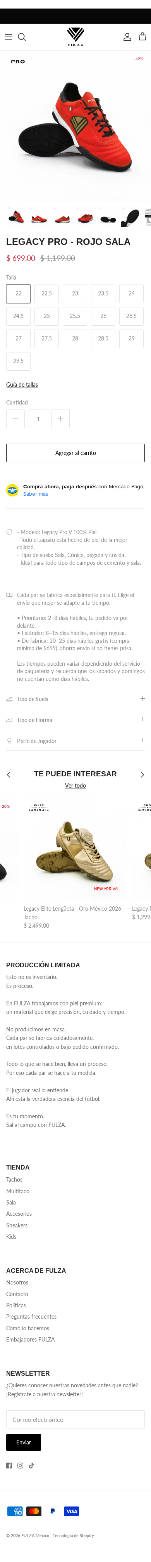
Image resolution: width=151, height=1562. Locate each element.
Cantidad (17, 402)
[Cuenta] (125, 36)
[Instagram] (20, 1465)
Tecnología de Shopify (73, 1535)
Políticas (16, 1305)
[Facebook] (9, 1465)
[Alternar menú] (8, 36)
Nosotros (17, 1282)
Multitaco (17, 1191)
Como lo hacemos (27, 1328)
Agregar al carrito (75, 453)
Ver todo (75, 785)
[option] (75, 126)
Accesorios (19, 1213)
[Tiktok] (31, 1465)
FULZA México (35, 1535)
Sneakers (16, 1225)
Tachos (14, 1179)
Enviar (23, 1442)
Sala (11, 1202)
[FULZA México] (75, 37)
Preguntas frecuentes (31, 1316)
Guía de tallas (22, 384)
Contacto (17, 1294)
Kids (11, 1236)
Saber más (35, 494)
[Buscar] (25, 36)
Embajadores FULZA (30, 1339)
